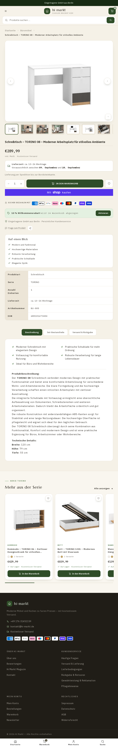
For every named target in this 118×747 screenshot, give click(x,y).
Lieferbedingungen (71, 669)
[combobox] (57, 20)
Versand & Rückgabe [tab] (83, 332)
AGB (63, 714)
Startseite (10, 30)
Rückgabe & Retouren (73, 675)
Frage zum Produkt (17, 228)
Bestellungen (14, 708)
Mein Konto (14, 696)
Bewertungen (14, 663)
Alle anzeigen (102, 488)
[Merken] (109, 184)
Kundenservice (71, 651)
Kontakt (11, 675)
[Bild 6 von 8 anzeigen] (88, 129)
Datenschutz (68, 708)
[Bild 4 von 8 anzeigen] (58, 129)
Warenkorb (13, 714)
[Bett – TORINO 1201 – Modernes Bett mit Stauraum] (79, 517)
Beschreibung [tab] (32, 332)
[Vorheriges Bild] (10, 81)
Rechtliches (69, 696)
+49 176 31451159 (21, 621)
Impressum (67, 703)
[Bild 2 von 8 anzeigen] (27, 129)
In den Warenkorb (30, 573)
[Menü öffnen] (5, 11)
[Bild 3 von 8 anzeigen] (42, 129)
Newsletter (13, 720)
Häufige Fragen (70, 658)
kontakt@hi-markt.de (22, 626)
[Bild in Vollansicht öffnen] (108, 117)
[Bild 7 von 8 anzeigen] (104, 129)
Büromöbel (26, 30)
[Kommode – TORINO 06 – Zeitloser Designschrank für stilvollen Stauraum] (29, 517)
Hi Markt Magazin (16, 669)
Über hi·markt (16, 651)
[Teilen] (30, 228)
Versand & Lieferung (72, 663)
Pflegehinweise (70, 686)
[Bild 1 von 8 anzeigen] (11, 129)
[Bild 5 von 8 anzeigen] (73, 129)
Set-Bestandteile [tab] (55, 332)
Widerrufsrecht (69, 720)
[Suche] (110, 20)
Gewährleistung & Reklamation (78, 680)
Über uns (11, 658)
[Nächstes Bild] (107, 81)
